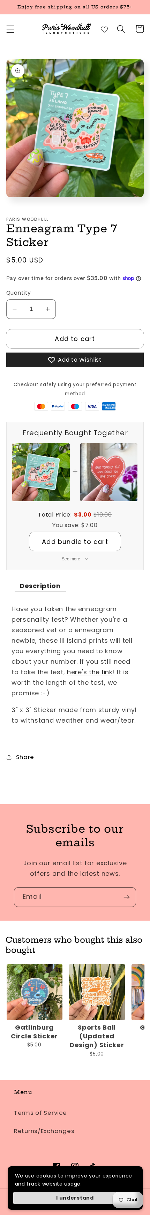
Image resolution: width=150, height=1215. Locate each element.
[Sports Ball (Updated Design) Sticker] (96, 992)
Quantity (18, 292)
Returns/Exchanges (44, 1131)
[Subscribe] (126, 897)
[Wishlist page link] (104, 29)
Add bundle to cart (75, 541)
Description (40, 585)
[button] (10, 29)
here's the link (90, 672)
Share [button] (25, 757)
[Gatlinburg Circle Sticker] (34, 992)
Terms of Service (40, 1112)
